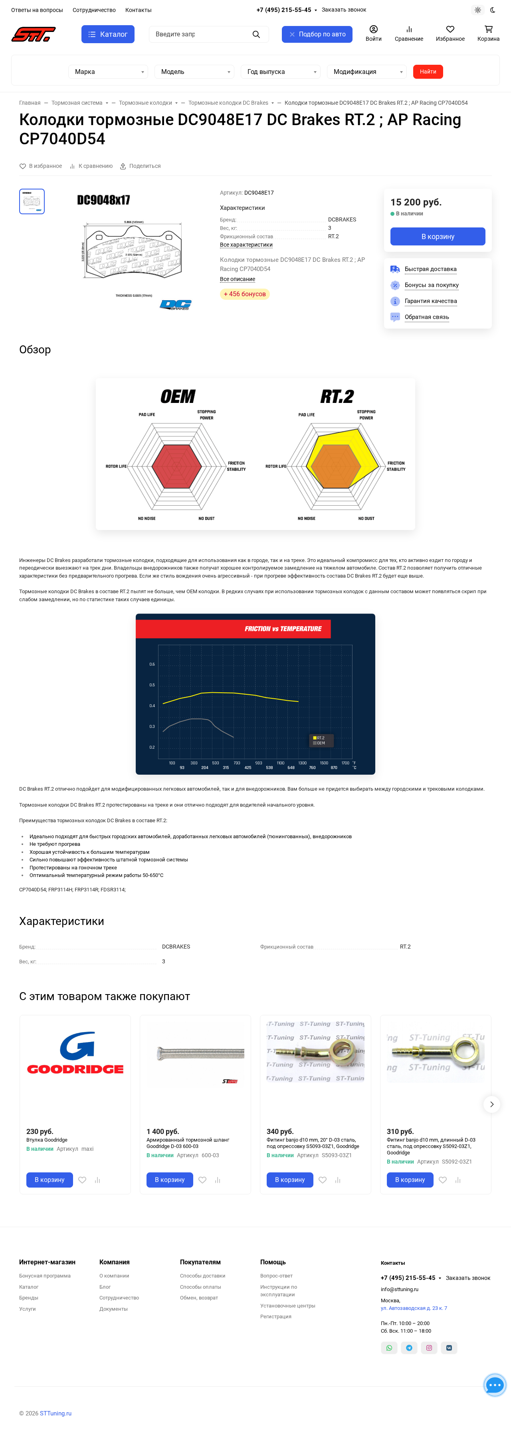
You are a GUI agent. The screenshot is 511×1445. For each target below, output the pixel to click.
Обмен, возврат (199, 1298)
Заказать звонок (344, 9)
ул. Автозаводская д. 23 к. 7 (414, 1308)
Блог (105, 1287)
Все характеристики (246, 244)
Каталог (28, 1287)
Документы (113, 1309)
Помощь (273, 1262)
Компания (114, 1262)
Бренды (28, 1298)
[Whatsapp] (389, 1347)
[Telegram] (409, 1347)
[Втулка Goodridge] (75, 1071)
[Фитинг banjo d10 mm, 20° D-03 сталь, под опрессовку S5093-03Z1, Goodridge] (315, 1071)
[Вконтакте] (449, 1347)
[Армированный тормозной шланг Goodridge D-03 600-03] (195, 1071)
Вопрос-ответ (276, 1276)
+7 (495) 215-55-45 (284, 10)
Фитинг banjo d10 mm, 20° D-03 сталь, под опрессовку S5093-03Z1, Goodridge (313, 1143)
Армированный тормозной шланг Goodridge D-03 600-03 (188, 1143)
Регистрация (275, 1316)
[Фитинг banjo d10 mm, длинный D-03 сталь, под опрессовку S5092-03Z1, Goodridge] (436, 1071)
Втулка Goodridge (46, 1140)
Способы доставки (203, 1276)
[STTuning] (33, 34)
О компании (114, 1276)
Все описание (237, 279)
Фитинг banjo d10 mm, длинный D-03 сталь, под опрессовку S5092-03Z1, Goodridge (431, 1146)
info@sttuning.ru (399, 1289)
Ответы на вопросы (37, 10)
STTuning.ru (55, 1413)
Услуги (27, 1309)
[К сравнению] (97, 1180)
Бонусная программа (45, 1276)
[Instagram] (429, 1347)
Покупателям (200, 1262)
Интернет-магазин (47, 1262)
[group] (133, 252)
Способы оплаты (200, 1287)
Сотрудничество (94, 10)
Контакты (138, 10)
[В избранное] (82, 1180)
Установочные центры (287, 1306)
